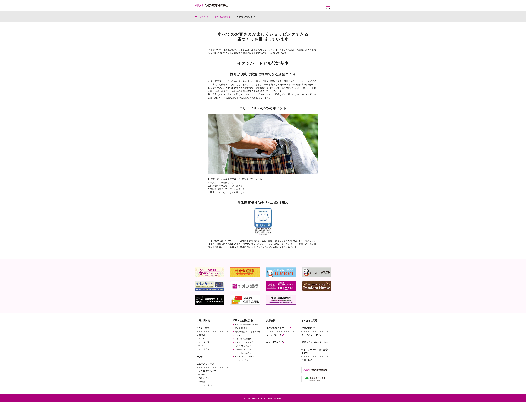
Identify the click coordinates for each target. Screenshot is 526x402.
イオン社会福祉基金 (243, 353)
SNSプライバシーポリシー (314, 342)
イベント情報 (203, 328)
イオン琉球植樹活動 (243, 339)
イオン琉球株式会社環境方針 (246, 324)
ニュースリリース (205, 364)
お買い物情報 (203, 320)
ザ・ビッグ (202, 346)
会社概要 (202, 374)
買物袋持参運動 (241, 328)
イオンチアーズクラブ (244, 342)
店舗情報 (201, 335)
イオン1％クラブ (241, 360)
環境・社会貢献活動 (243, 320)
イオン (201, 338)
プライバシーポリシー (312, 335)
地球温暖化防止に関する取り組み (248, 332)
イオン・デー (240, 335)
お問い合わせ (308, 328)
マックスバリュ (204, 342)
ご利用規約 (306, 360)
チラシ (200, 356)
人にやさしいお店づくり (245, 346)
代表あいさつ (203, 378)
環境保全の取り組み (243, 349)
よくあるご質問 (309, 320)
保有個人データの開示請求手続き (314, 351)
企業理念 (202, 382)
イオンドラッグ (204, 349)
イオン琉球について (206, 371)
